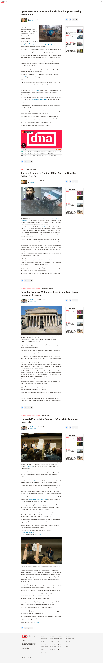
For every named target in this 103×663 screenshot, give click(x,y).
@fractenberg (31, 182)
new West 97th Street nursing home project (37, 44)
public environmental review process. (39, 99)
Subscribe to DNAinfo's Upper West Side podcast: (31, 128)
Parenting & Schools (44, 646)
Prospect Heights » (70, 42)
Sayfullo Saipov (45, 226)
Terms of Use (24, 657)
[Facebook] (58, 640)
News (24, 1)
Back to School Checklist (54, 638)
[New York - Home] (4, 2)
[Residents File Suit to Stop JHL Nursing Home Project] (50, 32)
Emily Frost (31, 19)
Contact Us (68, 641)
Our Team (68, 643)
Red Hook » (68, 203)
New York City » (69, 210)
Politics (47, 415)
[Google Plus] (58, 643)
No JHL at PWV (36, 90)
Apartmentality (52, 643)
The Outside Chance (53, 640)
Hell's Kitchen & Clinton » (71, 197)
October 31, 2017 (37, 534)
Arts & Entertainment (44, 638)
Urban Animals (43, 652)
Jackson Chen (31, 299)
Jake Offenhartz (36, 622)
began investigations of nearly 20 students (38, 499)
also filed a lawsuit (57, 68)
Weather (42, 654)
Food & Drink (43, 643)
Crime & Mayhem (33, 169)
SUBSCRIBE (62, 649)
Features (30, 1)
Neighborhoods (17, 1)
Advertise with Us (69, 640)
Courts (28, 169)
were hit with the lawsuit (52, 344)
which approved (29, 43)
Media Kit (67, 646)
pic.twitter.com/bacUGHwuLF (28, 532)
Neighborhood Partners (70, 638)
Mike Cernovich (29, 466)
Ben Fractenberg (32, 180)
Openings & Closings (53, 646)
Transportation (43, 650)
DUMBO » (68, 191)
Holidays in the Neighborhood (54, 650)
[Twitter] (58, 638)
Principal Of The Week (53, 647)
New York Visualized (53, 641)
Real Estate (51, 7)
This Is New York (52, 649)
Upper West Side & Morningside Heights (31, 7)
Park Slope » (68, 35)
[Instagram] (58, 644)
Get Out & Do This (53, 644)
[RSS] (58, 646)
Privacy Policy (29, 657)
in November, (50, 44)
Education (51, 288)
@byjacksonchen (32, 301)
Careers (67, 644)
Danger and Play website (35, 480)
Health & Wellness (45, 7)
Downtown (23, 169)
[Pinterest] (58, 641)
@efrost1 (31, 20)
